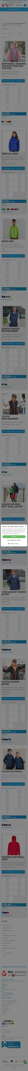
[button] (14, 544)
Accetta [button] (14, 536)
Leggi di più (16, 533)
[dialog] (14, 535)
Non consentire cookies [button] (14, 540)
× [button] (25, 526)
